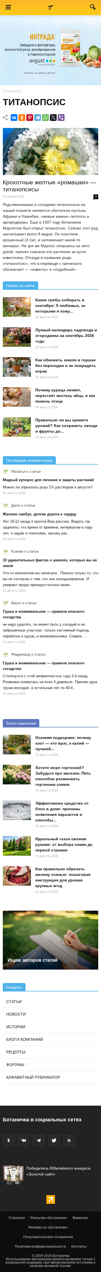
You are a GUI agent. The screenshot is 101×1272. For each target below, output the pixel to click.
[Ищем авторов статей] (50, 940)
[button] (93, 8)
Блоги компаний (21, 723)
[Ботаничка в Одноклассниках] (8, 1140)
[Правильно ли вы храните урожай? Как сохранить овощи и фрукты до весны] (17, 427)
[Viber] (61, 117)
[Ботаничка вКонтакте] (23, 1140)
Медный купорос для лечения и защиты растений (48, 480)
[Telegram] (37, 117)
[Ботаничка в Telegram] (38, 1140)
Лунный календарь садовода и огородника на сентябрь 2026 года (66, 335)
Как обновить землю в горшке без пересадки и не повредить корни (65, 365)
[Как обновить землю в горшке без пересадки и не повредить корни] (17, 367)
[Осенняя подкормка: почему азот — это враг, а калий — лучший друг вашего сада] (17, 744)
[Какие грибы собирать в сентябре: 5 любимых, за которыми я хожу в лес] (17, 307)
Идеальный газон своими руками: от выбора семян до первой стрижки (64, 844)
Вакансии (80, 1218)
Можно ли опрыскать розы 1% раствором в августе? (47, 487)
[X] (53, 117)
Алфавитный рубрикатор (33, 1077)
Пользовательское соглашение (48, 1237)
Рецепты (15, 1052)
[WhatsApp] (45, 117)
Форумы (15, 1064)
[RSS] (69, 1140)
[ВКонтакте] (14, 117)
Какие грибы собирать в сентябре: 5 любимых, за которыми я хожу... (60, 305)
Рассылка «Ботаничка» (48, 1218)
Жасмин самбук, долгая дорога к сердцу (39, 514)
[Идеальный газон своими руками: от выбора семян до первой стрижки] (17, 846)
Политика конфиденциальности (40, 1246)
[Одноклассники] (22, 117)
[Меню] (8, 7)
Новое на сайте (20, 285)
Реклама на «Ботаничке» (48, 1227)
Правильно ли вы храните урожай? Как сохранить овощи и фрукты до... (66, 425)
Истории (15, 1027)
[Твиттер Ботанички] (53, 1140)
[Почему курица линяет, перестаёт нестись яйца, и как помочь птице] (17, 397)
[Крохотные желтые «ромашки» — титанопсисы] (50, 151)
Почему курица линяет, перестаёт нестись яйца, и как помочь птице (65, 395)
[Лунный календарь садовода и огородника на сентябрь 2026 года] (17, 337)
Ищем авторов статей (33, 960)
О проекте (17, 1218)
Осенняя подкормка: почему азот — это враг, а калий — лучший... (63, 743)
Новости (16, 1014)
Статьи (14, 1001)
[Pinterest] (29, 117)
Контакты (78, 1246)
